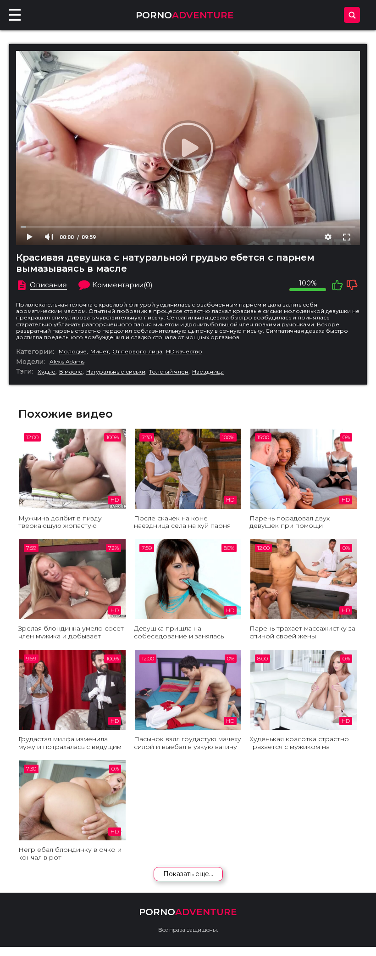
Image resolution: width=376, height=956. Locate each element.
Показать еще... (188, 874)
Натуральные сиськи (115, 372)
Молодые (73, 351)
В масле (71, 372)
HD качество (184, 351)
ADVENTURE (185, 15)
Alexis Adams (67, 361)
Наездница (208, 372)
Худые (46, 372)
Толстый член (168, 372)
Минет (99, 351)
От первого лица (137, 351)
